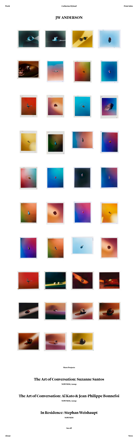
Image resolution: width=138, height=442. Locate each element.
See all (69, 428)
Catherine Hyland (69, 6)
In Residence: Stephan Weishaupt (69, 412)
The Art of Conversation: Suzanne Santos (69, 379)
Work (7, 6)
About (8, 436)
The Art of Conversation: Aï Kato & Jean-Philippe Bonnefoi (69, 396)
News (130, 436)
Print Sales (128, 6)
